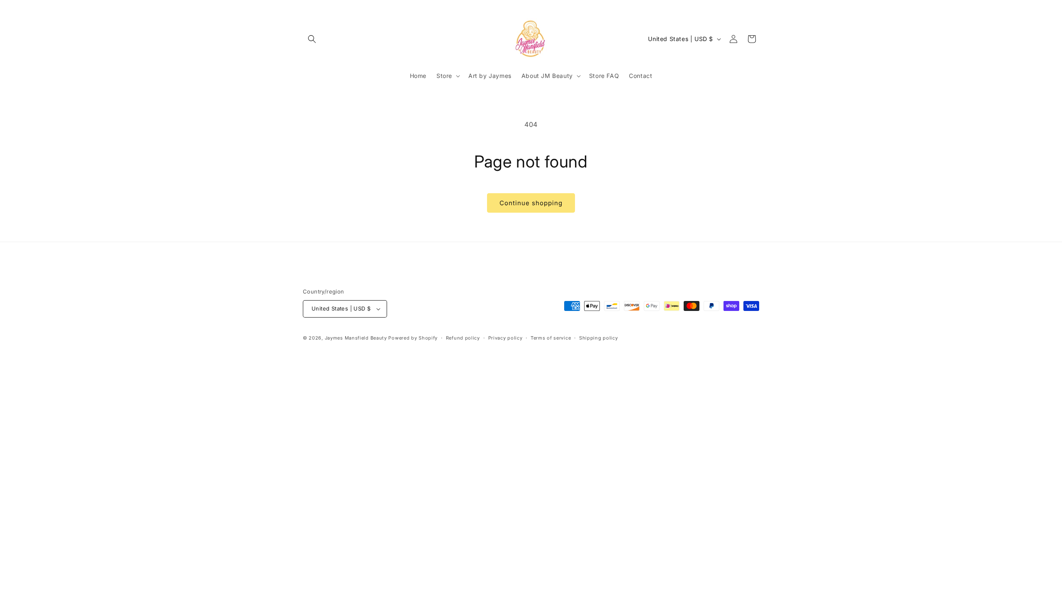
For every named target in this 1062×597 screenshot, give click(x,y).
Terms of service (551, 338)
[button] (312, 39)
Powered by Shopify (413, 338)
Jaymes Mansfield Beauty (356, 338)
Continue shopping (531, 203)
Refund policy (463, 338)
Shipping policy (598, 338)
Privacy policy (505, 338)
